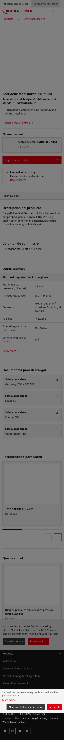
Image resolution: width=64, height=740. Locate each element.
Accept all (54, 707)
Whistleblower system (13, 722)
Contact (54, 718)
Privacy (44, 718)
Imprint (26, 718)
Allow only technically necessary (25, 707)
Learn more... (9, 699)
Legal (35, 718)
